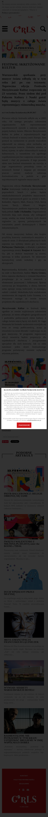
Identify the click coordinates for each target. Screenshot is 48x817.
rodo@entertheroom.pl (34, 420)
